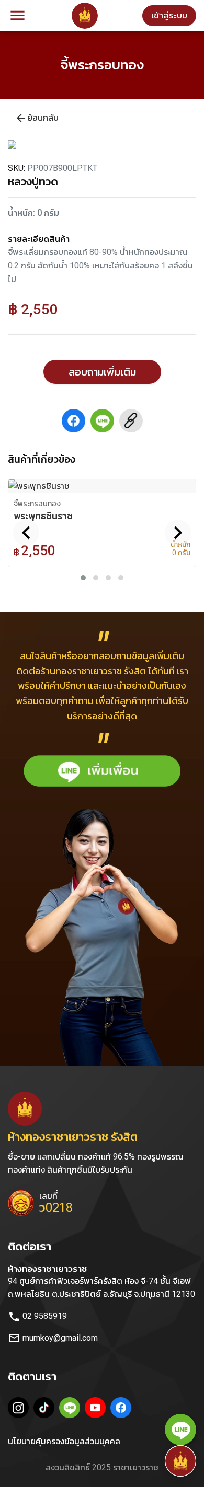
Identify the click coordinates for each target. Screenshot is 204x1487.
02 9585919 (37, 1316)
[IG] (19, 1409)
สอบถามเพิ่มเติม (102, 372)
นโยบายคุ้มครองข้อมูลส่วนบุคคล (64, 1441)
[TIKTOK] (45, 1409)
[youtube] (96, 1409)
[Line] (71, 1409)
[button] (83, 577)
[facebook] (122, 1409)
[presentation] (26, 533)
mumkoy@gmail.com (53, 1338)
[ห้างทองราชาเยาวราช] (85, 15)
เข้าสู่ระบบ (169, 15)
